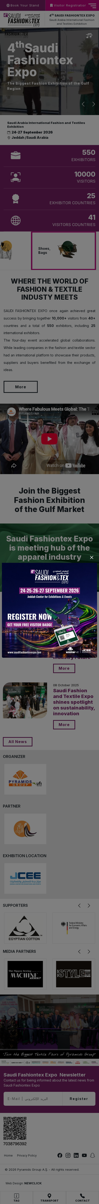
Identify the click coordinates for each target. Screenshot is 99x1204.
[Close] (91, 557)
